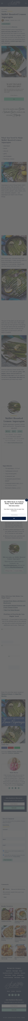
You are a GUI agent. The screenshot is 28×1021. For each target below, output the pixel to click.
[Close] (26, 500)
